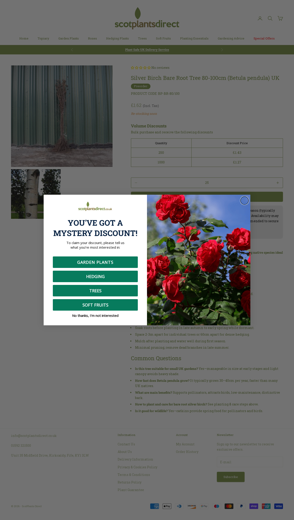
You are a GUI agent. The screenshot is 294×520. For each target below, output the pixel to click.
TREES (95, 290)
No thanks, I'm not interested (95, 315)
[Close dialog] (244, 201)
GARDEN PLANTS (95, 262)
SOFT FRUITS (95, 305)
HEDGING (95, 276)
